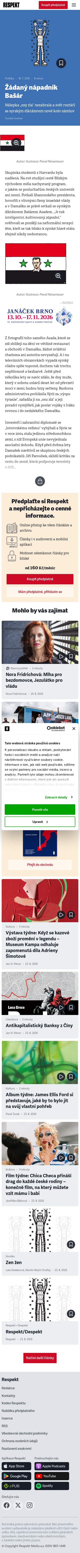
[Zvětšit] (12, 143)
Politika (9, 78)
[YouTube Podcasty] (51, 1476)
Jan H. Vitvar (13, 964)
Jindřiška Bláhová (16, 1201)
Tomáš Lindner (14, 118)
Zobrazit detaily (56, 797)
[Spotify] (51, 1486)
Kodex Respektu (14, 1403)
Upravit (37, 821)
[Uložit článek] (61, 63)
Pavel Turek (12, 1114)
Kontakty (8, 1396)
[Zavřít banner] (73, 728)
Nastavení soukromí (16, 1449)
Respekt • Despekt (17, 1325)
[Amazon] (16, 1486)
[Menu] (74, 5)
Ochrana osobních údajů (20, 1441)
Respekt (11, 1339)
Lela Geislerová (15, 1270)
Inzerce (7, 1418)
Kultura (10, 926)
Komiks (10, 1256)
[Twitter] (18, 1509)
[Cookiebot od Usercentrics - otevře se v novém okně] (48, 728)
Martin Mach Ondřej (37, 1270)
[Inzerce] (40, 316)
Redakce (8, 1388)
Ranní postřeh (19, 668)
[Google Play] (16, 1476)
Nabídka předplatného (18, 1411)
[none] (16, 143)
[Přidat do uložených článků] (71, 656)
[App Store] (16, 1466)
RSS (5, 1426)
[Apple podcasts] (51, 1466)
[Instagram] (29, 1509)
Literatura (12, 1019)
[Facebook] (6, 1509)
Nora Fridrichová (16, 694)
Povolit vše (40, 809)
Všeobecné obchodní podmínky (25, 1433)
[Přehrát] (61, 656)
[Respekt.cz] (11, 4)
